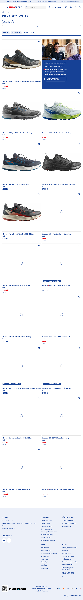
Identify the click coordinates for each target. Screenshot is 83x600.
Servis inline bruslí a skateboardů (68, 568)
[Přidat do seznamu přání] (39, 41)
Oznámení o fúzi (46, 550)
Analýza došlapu (67, 559)
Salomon (15, 32)
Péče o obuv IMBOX (68, 556)
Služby (64, 544)
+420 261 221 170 (7, 520)
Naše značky (45, 556)
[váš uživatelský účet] (71, 7)
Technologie (44, 562)
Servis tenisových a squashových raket (68, 573)
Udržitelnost (44, 559)
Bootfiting (65, 550)
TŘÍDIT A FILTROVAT (41, 27)
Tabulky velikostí (46, 537)
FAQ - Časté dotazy (47, 529)
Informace (45, 517)
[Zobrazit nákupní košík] (80, 7)
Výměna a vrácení (46, 526)
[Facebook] (9, 540)
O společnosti (45, 548)
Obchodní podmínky (47, 535)
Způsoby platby (45, 523)
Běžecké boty (7, 22)
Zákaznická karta (67, 520)
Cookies (49, 588)
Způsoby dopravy (46, 520)
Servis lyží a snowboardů (69, 548)
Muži (3, 12)
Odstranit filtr (29, 32)
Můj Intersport (67, 517)
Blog (64, 577)
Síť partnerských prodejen (49, 553)
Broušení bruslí (66, 553)
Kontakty (44, 569)
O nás (43, 544)
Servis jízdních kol (67, 565)
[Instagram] (4, 540)
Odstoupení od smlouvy (48, 540)
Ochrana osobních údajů (38, 588)
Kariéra (44, 565)
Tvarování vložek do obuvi (70, 562)
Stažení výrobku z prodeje (49, 532)
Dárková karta (66, 526)
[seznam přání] (75, 7)
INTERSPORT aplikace (69, 523)
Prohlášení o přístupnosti (41, 591)
